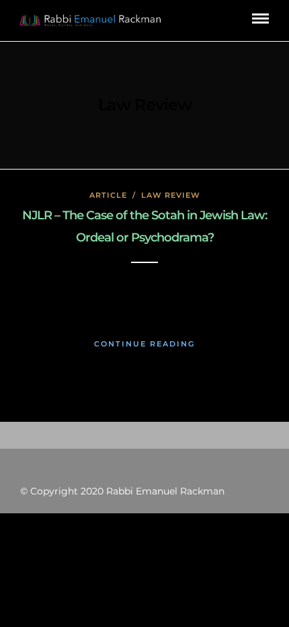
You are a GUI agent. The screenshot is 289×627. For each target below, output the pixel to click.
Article (108, 195)
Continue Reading (144, 343)
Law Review (170, 195)
